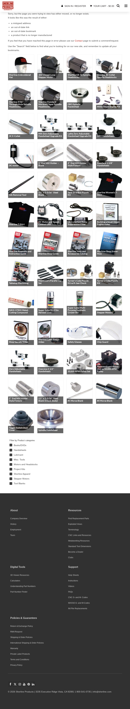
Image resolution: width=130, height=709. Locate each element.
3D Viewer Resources (19, 575)
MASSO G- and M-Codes (79, 603)
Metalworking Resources (79, 541)
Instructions (73, 581)
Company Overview (18, 518)
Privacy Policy (16, 665)
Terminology (73, 530)
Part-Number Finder (18, 592)
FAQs (70, 592)
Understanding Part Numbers (23, 586)
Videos (71, 586)
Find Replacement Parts (78, 518)
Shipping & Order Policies (21, 637)
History (13, 524)
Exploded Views (75, 524)
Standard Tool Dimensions (79, 546)
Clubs (70, 557)
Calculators (15, 581)
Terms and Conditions (19, 659)
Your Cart (103, 6)
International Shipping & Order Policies (27, 643)
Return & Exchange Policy (21, 626)
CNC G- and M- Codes (78, 597)
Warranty (14, 648)
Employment (15, 530)
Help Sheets (73, 575)
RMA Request (16, 632)
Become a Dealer (75, 552)
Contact (79, 40)
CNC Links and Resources (79, 535)
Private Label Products (20, 654)
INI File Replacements (77, 608)
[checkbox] (31, 445)
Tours (12, 535)
